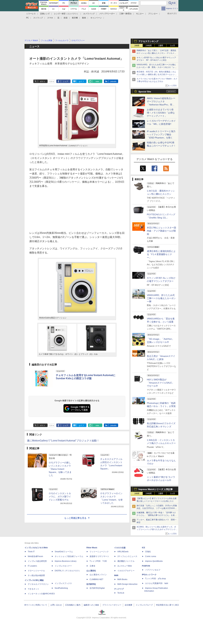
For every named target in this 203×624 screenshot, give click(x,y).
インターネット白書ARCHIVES (41, 594)
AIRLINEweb (122, 552)
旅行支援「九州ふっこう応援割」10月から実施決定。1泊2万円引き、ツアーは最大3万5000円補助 (157, 508)
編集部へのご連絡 (91, 605)
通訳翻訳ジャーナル (125, 561)
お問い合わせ (56, 605)
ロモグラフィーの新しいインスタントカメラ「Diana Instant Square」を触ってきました (60, 469)
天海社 (148, 552)
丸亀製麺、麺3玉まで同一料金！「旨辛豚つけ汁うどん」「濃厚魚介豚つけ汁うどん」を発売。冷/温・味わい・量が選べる (156, 515)
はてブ (81, 81)
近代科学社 (91, 584)
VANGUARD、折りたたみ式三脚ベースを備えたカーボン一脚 (161, 298)
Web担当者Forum (35, 556)
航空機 (75, 18)
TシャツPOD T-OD (98, 561)
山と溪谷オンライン (98, 575)
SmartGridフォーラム (64, 552)
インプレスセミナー (63, 566)
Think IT (31, 552)
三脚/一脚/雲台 (125, 14)
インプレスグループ (144, 605)
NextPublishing (61, 588)
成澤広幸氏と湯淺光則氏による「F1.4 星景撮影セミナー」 (161, 254)
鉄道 (66, 18)
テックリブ (119, 589)
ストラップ (38, 18)
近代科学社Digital (97, 588)
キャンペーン (96, 18)
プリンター (153, 14)
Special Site (144, 91)
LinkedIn (113, 81)
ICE (143, 548)
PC (27, 18)
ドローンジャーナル (36, 571)
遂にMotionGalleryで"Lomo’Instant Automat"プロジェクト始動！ (63, 440)
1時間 (136, 45)
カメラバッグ (89, 14)
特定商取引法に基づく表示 (167, 605)
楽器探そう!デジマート (99, 556)
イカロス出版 (120, 548)
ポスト (42, 81)
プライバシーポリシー (111, 605)
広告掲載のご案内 (72, 605)
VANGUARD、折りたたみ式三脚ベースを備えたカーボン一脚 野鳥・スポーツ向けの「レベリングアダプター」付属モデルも (157, 67)
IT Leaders (32, 566)
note (97, 81)
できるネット (33, 589)
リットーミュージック (99, 552)
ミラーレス (31, 14)
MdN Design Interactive (127, 584)
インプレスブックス (63, 583)
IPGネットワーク (149, 575)
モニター (140, 14)
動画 (84, 18)
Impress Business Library (65, 561)
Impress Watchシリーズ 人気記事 (155, 489)
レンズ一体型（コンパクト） (66, 14)
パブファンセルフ (152, 570)
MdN (116, 575)
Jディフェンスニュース (127, 556)
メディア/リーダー (107, 14)
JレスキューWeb (124, 566)
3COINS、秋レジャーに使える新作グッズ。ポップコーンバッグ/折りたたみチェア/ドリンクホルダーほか (157, 529)
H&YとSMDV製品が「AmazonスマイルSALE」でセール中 (160, 382)
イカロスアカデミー (125, 571)
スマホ (50, 18)
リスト (51, 81)
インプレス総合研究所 (37, 561)
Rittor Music (91, 548)
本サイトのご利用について (35, 605)
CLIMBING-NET (96, 579)
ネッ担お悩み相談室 (36, 575)
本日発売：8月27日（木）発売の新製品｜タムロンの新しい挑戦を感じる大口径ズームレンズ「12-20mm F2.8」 (157, 74)
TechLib (120, 593)
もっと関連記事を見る (75, 518)
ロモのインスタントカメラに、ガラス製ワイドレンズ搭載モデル (60, 496)
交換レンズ (45, 14)
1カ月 (172, 45)
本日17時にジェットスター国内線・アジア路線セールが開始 (161, 230)
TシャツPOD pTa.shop (155, 578)
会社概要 (128, 605)
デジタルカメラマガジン (38, 584)
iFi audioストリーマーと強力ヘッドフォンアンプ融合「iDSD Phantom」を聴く (161, 134)
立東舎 (92, 566)
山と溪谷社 (91, 571)
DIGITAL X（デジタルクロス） (68, 571)
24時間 (149, 45)
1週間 (160, 45)
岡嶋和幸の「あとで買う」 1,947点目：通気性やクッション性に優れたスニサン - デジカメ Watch (156, 53)
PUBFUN (146, 566)
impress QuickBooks (154, 561)
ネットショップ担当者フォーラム (69, 556)
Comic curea (150, 556)
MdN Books (122, 579)
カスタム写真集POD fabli (156, 583)
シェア (65, 81)
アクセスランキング (148, 41)
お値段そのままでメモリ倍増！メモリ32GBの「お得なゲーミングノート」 (161, 112)
